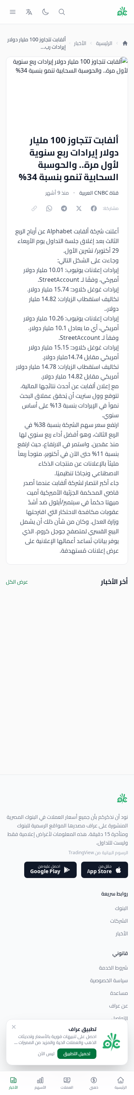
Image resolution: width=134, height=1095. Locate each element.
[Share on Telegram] (64, 208)
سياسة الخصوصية (109, 980)
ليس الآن (46, 1054)
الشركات (119, 921)
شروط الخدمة (113, 968)
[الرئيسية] (125, 43)
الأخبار (80, 43)
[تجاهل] (13, 1026)
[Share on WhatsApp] (49, 208)
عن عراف (118, 1006)
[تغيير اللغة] (29, 12)
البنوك (121, 908)
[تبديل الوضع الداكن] (45, 12)
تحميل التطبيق (76, 1053)
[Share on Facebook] (94, 208)
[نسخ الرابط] (34, 208)
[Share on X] (79, 208)
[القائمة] (12, 12)
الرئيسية (104, 43)
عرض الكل (17, 581)
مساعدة (119, 993)
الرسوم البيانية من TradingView (98, 852)
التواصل (119, 1018)
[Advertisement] (67, 708)
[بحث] (61, 12)
